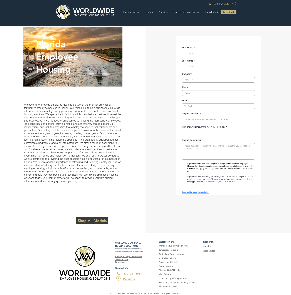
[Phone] (118, 273)
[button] (131, 12)
